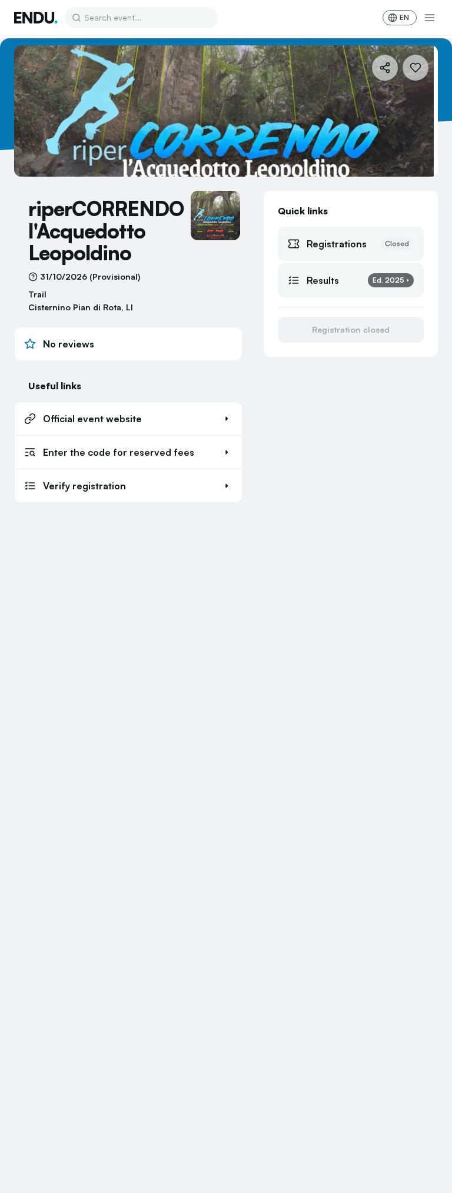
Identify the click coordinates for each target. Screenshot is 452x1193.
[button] (128, 418)
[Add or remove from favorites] (415, 68)
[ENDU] (36, 17)
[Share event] (385, 68)
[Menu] (429, 17)
